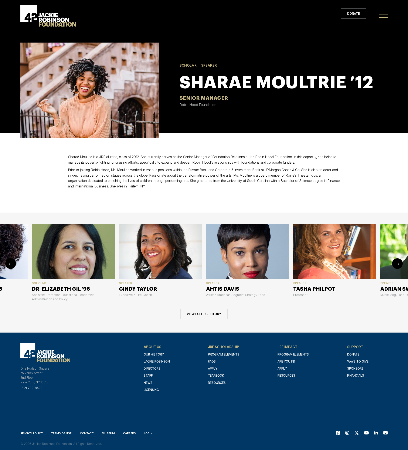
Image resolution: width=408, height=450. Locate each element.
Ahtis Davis (222, 288)
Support (355, 347)
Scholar (188, 65)
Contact (87, 433)
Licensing (151, 389)
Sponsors (355, 368)
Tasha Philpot (314, 288)
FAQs (212, 361)
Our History (154, 354)
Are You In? (287, 361)
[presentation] (10, 263)
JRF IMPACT (287, 347)
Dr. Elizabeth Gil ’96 (61, 288)
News (148, 382)
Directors (152, 368)
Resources (217, 382)
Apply (212, 368)
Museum (108, 433)
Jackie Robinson (157, 361)
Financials (355, 375)
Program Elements (223, 354)
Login (148, 433)
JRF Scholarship (223, 347)
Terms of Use (61, 433)
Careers (129, 433)
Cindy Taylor (138, 288)
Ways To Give (357, 361)
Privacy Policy (31, 433)
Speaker (209, 65)
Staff (148, 375)
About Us (152, 347)
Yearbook (216, 375)
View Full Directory (204, 314)
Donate (353, 13)
